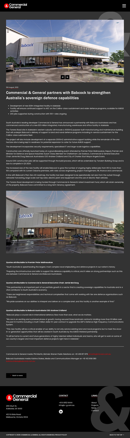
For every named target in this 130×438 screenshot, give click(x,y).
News (93, 408)
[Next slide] (67, 77)
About (94, 402)
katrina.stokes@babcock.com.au (20, 361)
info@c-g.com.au (66, 405)
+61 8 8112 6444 (65, 402)
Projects (95, 405)
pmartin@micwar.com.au (99, 354)
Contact (95, 410)
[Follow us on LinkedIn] (61, 412)
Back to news (16, 375)
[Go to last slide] (63, 77)
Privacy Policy (61, 435)
